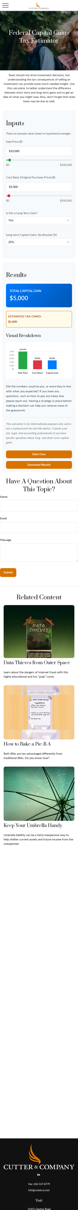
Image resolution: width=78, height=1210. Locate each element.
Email (3, 518)
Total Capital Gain (25, 291)
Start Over (39, 454)
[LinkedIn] (38, 1174)
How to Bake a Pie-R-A (27, 744)
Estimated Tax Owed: (24, 316)
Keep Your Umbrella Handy (33, 826)
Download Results (39, 464)
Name (3, 496)
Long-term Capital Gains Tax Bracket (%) (31, 234)
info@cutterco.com (39, 1190)
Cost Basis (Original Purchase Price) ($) (30, 177)
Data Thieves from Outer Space (37, 663)
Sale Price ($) (14, 141)
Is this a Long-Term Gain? (21, 213)
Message (5, 540)
